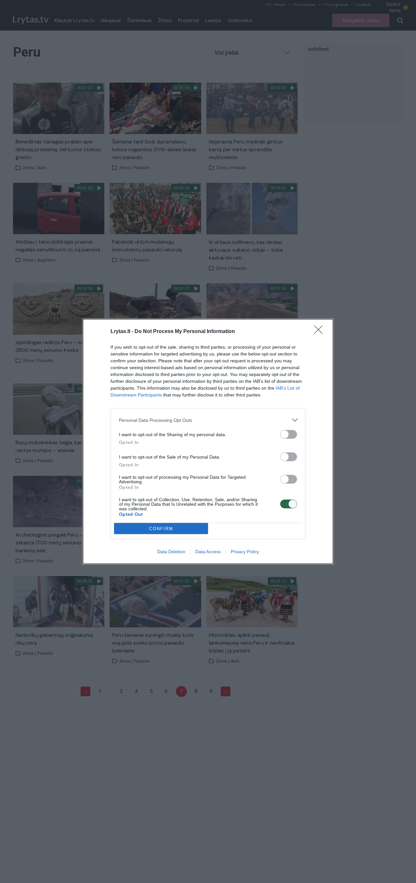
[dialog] (208, 441)
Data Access (208, 551)
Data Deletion (171, 551)
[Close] (320, 332)
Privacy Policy (245, 551)
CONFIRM (161, 528)
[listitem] (208, 420)
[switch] (288, 434)
